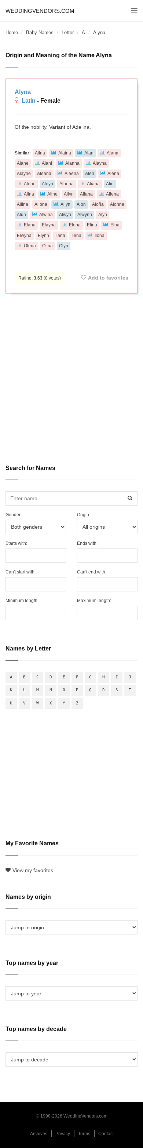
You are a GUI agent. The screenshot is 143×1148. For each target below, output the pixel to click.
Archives (38, 1133)
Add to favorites (108, 278)
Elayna (49, 224)
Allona (40, 204)
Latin (29, 101)
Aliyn (69, 194)
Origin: (83, 514)
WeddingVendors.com (40, 11)
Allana (86, 194)
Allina (22, 204)
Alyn (102, 214)
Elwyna (24, 235)
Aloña (98, 204)
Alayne (24, 173)
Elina (92, 224)
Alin (110, 183)
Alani (47, 163)
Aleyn (47, 183)
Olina (47, 245)
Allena (112, 194)
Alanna (72, 163)
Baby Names (40, 32)
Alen (89, 173)
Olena (30, 245)
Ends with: (87, 543)
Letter (68, 32)
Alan (89, 153)
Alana (112, 153)
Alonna (117, 204)
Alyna (23, 92)
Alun (21, 214)
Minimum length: (22, 600)
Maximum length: (94, 600)
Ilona (99, 235)
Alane (23, 163)
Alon (81, 204)
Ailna (40, 153)
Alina (29, 194)
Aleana (44, 173)
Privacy (62, 1133)
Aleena (72, 173)
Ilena (76, 235)
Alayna (100, 163)
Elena (75, 224)
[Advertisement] (71, 373)
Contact (106, 1133)
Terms (84, 1133)
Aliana (93, 183)
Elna (115, 224)
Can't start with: (21, 572)
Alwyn (65, 214)
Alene (30, 183)
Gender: (14, 514)
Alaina (64, 153)
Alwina (46, 214)
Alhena (66, 183)
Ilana (60, 235)
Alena (113, 173)
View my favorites (32, 870)
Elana (30, 224)
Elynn (43, 235)
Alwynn (84, 214)
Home (12, 32)
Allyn (65, 204)
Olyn (63, 245)
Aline (52, 194)
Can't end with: (91, 572)
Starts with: (16, 543)
